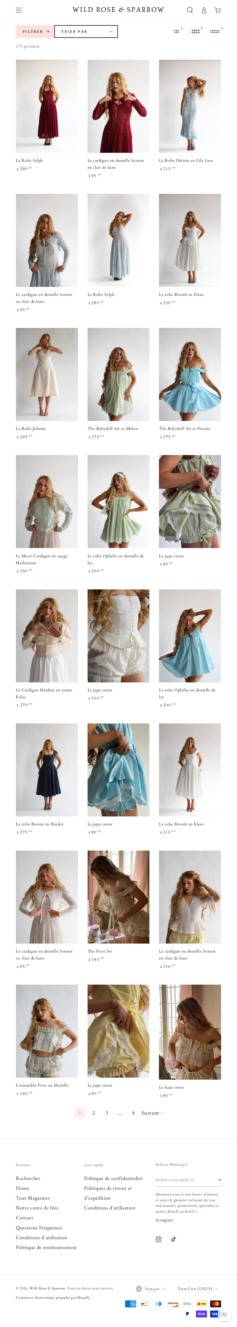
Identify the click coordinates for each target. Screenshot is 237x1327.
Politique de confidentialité (113, 1178)
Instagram (164, 1219)
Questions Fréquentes (39, 1227)
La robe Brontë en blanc (181, 294)
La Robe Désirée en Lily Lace (186, 160)
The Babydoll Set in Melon (113, 428)
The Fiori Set (100, 951)
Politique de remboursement (46, 1247)
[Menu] (19, 10)
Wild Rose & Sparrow (47, 1288)
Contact (25, 1217)
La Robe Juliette (31, 428)
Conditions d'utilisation (41, 1237)
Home (22, 1188)
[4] (214, 31)
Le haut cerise (171, 1087)
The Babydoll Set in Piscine (184, 428)
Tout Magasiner (33, 1197)
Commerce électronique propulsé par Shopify (53, 1297)
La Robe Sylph (29, 160)
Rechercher (28, 1178)
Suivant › (151, 1113)
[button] (190, 10)
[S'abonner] (219, 1179)
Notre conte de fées (37, 1207)
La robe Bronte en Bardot (39, 824)
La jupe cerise (171, 556)
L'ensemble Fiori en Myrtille (42, 1085)
